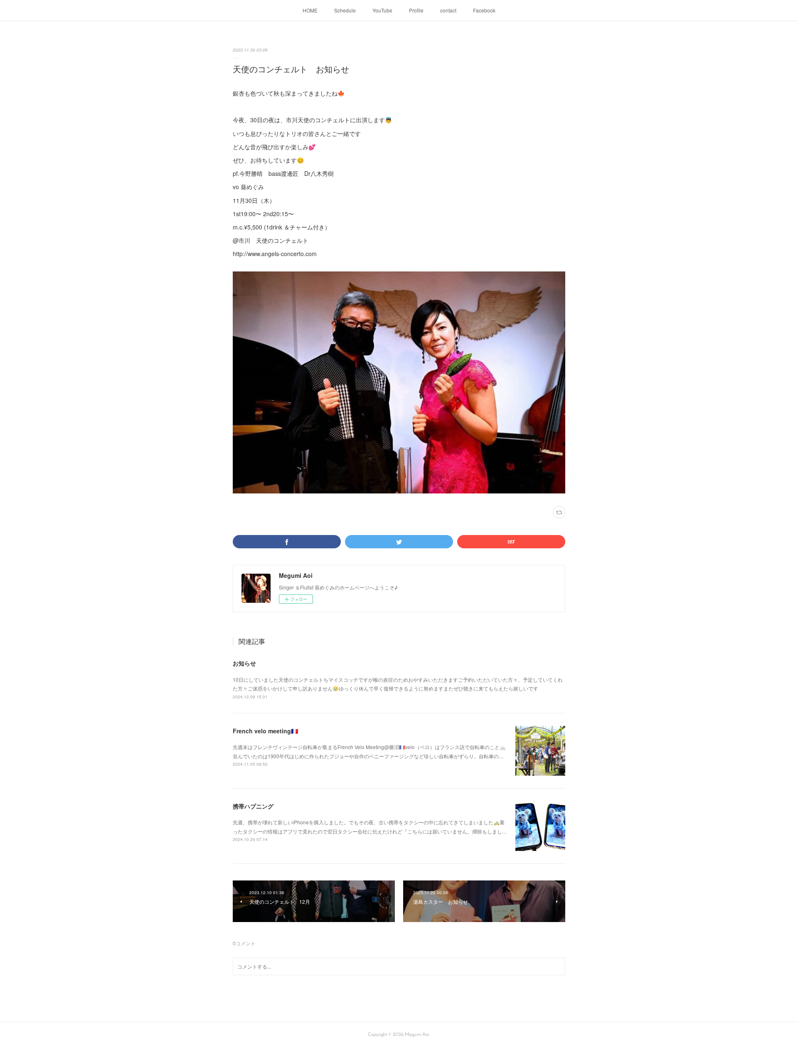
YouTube (382, 10)
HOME (310, 10)
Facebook (484, 10)
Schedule (345, 10)
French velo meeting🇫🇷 (265, 731)
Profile (416, 10)
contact (448, 10)
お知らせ (244, 663)
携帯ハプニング (253, 806)
